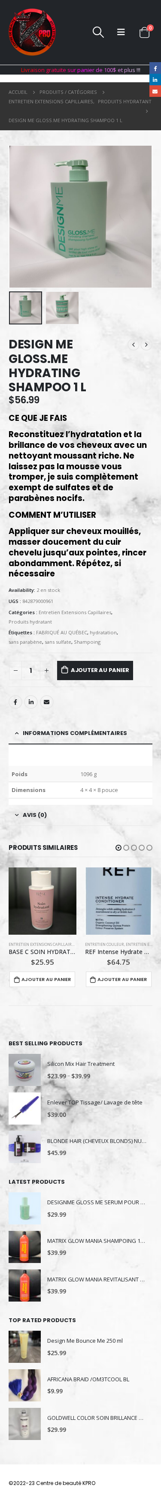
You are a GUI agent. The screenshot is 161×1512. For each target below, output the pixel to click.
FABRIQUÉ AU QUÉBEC (61, 632)
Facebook (15, 702)
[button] (118, 848)
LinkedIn (31, 702)
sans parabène (25, 642)
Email (47, 702)
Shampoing (87, 642)
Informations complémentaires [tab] (75, 733)
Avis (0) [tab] (35, 815)
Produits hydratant (30, 621)
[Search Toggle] (98, 32)
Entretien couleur (104, 944)
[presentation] (19, 216)
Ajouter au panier (100, 670)
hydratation (103, 632)
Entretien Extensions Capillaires (75, 612)
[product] (42, 901)
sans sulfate (58, 642)
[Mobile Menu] (121, 32)
